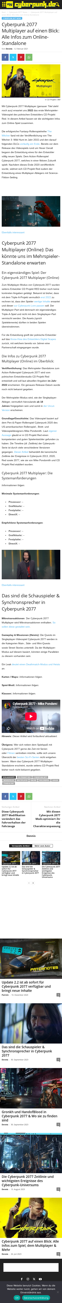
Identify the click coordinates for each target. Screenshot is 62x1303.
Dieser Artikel (21, 452)
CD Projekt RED (24, 777)
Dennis (9, 48)
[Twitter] (13, 57)
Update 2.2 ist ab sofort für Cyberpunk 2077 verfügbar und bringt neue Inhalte (10, 870)
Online (33, 780)
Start (4, 12)
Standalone (8, 783)
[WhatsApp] (28, 57)
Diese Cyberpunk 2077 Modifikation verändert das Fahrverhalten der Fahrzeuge (14, 819)
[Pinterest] (21, 57)
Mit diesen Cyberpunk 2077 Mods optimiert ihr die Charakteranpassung (46, 819)
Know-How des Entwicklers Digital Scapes (33, 339)
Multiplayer (22, 780)
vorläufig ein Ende (30, 143)
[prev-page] (29, 883)
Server (55, 780)
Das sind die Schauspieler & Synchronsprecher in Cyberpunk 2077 (30, 869)
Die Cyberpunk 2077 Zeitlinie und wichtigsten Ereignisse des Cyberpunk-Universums (51, 871)
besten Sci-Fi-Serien (28, 757)
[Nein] (57, 1292)
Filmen (11, 753)
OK (17, 1297)
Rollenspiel (44, 780)
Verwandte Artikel (20, 845)
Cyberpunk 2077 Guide (51, 863)
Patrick (5, 995)
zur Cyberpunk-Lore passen (29, 305)
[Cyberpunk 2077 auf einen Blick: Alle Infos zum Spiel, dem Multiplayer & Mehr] (31, 1218)
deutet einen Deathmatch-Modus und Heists (36, 664)
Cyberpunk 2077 (40, 777)
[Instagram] (28, 1279)
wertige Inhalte (42, 301)
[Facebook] (5, 57)
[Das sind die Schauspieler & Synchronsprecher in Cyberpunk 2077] (31, 858)
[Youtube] (40, 1279)
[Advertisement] (31, 188)
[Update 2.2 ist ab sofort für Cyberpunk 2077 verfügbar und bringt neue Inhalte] (11, 858)
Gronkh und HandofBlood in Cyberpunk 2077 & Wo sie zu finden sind (29, 1116)
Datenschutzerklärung (36, 1297)
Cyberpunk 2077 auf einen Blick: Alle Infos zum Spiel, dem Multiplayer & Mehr (30, 1245)
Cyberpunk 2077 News (18, 12)
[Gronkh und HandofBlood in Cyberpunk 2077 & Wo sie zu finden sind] (31, 1088)
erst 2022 (46, 297)
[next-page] (33, 883)
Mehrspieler (8, 780)
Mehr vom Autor (42, 845)
